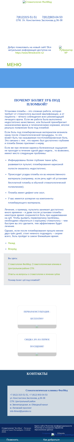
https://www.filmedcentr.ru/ (29, 52)
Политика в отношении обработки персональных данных (49, 429)
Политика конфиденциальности (58, 426)
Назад (11, 243)
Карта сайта (40, 426)
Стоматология (8, 428)
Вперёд (12, 249)
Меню (14, 64)
